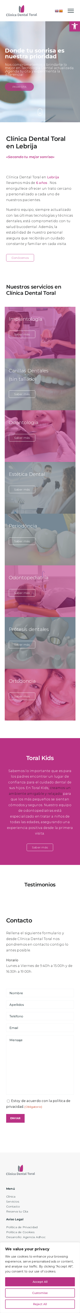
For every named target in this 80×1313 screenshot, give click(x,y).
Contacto (13, 1206)
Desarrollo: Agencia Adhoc (26, 1237)
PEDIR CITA (19, 86)
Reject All (40, 1304)
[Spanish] (61, 11)
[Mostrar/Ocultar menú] (70, 11)
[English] (56, 11)
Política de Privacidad (22, 1227)
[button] (74, 26)
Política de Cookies (20, 1232)
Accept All (40, 1282)
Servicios (12, 1201)
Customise (40, 1293)
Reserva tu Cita (17, 1211)
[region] (40, 1277)
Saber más (22, 334)
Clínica (11, 1196)
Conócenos (20, 258)
